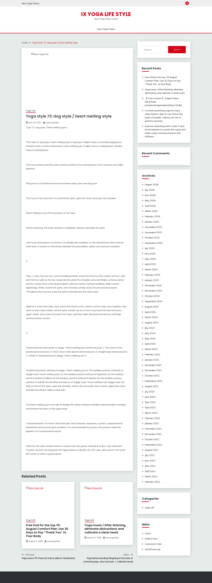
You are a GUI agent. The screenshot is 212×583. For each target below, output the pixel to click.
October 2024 (152, 296)
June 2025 (150, 253)
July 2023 (150, 327)
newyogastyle (52, 122)
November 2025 (153, 232)
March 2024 (151, 317)
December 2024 (153, 285)
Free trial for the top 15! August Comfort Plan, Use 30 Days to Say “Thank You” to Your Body (47, 530)
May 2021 (150, 465)
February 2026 (152, 216)
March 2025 (151, 269)
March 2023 (151, 349)
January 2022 (152, 423)
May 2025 (150, 258)
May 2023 (150, 338)
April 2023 (150, 343)
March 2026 (151, 211)
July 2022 (150, 391)
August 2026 (151, 184)
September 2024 (154, 301)
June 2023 (150, 333)
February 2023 (152, 354)
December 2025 (153, 227)
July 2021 (150, 455)
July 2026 (150, 189)
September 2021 (154, 444)
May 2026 (150, 200)
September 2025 (154, 242)
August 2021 (151, 449)
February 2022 (152, 418)
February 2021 (152, 481)
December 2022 (153, 365)
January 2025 (152, 280)
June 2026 (150, 195)
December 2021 (153, 428)
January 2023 (152, 359)
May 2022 (150, 402)
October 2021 (152, 439)
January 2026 (152, 221)
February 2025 (152, 274)
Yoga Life (30, 110)
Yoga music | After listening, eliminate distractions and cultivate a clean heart (105, 528)
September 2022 (154, 380)
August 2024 (151, 306)
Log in (148, 533)
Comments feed (153, 543)
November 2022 (153, 370)
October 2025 (152, 237)
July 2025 (150, 248)
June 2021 (150, 460)
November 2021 (153, 434)
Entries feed (151, 538)
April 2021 (150, 471)
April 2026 (150, 205)
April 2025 (150, 264)
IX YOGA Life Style (106, 14)
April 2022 (150, 407)
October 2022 (152, 375)
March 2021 (151, 476)
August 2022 (151, 386)
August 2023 (151, 322)
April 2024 (150, 312)
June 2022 (150, 396)
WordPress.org (152, 549)
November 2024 (153, 290)
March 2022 (151, 412)
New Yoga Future (30, 3)
